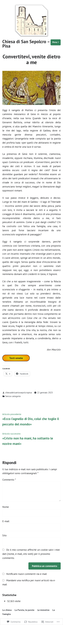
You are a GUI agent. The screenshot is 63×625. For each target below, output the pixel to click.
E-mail (5, 521)
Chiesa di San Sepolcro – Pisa (26, 44)
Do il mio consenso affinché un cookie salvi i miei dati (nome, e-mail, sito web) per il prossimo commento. (31, 554)
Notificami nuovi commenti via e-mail (26, 574)
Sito (4, 535)
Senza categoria (13, 396)
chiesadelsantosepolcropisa (18, 392)
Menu (56, 42)
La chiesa (7, 610)
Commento (9, 479)
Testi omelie (16, 358)
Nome (5, 507)
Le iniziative (43, 610)
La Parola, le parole (24, 610)
